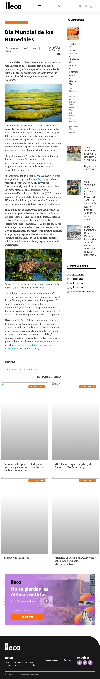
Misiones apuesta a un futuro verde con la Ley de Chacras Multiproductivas (75, 560)
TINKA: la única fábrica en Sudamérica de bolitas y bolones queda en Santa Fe (76, 64)
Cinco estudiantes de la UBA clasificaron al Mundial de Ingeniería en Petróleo (90, 158)
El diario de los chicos (16, 557)
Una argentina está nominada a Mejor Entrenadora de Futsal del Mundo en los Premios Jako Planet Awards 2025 (91, 200)
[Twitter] (85, 6)
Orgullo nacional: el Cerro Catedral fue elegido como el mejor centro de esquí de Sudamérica (91, 240)
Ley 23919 (43, 179)
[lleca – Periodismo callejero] (22, 582)
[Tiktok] (91, 6)
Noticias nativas (16, 22)
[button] (40, 6)
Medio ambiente (27, 369)
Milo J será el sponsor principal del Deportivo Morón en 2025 (75, 466)
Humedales (10, 369)
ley (17, 369)
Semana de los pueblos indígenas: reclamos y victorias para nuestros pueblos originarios (23, 467)
